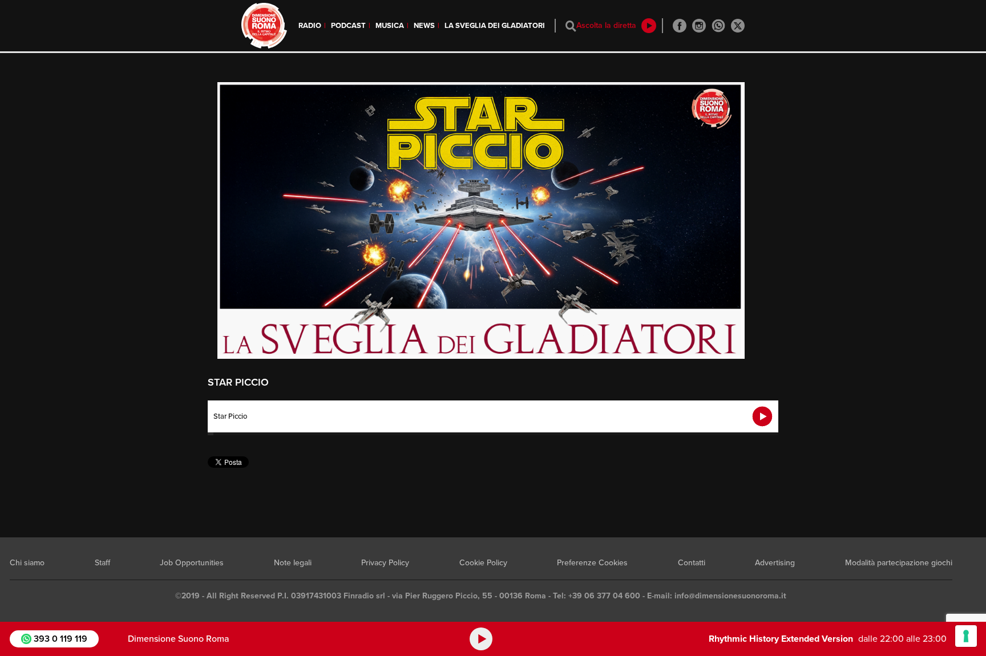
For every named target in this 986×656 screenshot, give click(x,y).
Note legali (293, 563)
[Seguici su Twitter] (738, 26)
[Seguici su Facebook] (679, 26)
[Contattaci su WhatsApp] (718, 26)
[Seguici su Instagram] (699, 26)
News (424, 25)
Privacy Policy (385, 563)
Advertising (775, 563)
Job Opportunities (192, 563)
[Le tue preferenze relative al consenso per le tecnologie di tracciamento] (966, 636)
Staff (102, 563)
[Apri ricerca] (570, 26)
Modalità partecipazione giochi (898, 563)
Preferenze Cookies (592, 563)
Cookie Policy (483, 563)
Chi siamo (27, 563)
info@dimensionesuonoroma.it (730, 596)
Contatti (691, 563)
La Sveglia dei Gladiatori (494, 25)
